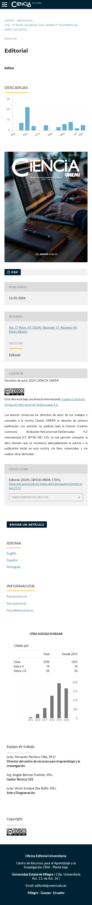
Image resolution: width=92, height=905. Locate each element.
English (11, 553)
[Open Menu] (4, 4)
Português (14, 567)
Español (12, 560)
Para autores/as (16, 603)
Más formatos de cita (30, 497)
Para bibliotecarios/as (20, 610)
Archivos (25, 20)
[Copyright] (16, 834)
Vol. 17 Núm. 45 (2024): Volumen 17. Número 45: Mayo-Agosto (41, 27)
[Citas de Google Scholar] (46, 725)
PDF (14, 272)
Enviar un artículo (27, 524)
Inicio (9, 20)
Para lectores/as (17, 596)
